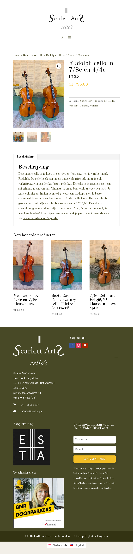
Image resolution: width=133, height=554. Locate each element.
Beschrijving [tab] (25, 156)
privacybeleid (87, 473)
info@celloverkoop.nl (32, 412)
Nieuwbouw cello (33, 55)
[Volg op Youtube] (85, 345)
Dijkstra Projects (96, 536)
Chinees (84, 106)
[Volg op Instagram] (78, 345)
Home (16, 55)
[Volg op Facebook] (72, 345)
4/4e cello (109, 101)
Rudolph (94, 106)
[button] (58, 66)
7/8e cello (74, 106)
